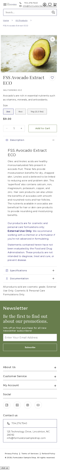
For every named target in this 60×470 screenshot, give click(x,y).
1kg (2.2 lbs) (37, 111)
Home (6, 20)
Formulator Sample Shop (24, 458)
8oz (21, 111)
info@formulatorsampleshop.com (26, 438)
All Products (21, 20)
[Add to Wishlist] (50, 4)
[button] (55, 4)
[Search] (53, 12)
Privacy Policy (11, 454)
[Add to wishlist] (52, 78)
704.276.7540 (31, 3)
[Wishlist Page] (50, 4)
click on (4, 468)
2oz (8, 111)
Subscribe (30, 347)
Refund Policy (48, 454)
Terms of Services (29, 454)
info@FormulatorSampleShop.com (40, 6)
